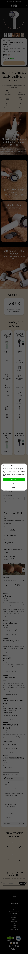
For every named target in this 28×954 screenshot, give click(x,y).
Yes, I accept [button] (14, 479)
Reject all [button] (14, 483)
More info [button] (14, 487)
